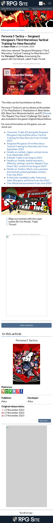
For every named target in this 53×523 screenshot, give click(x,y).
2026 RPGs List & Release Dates (14, 9)
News (21, 30)
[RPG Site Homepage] (15, 3)
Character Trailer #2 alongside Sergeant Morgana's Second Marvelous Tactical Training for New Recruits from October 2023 (27, 136)
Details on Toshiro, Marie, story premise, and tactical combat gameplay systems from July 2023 (27, 172)
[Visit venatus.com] (45, 90)
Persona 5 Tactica (9, 30)
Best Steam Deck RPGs (42, 9)
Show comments (26, 325)
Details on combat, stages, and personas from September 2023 (27, 153)
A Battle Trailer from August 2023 (24, 157)
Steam (47, 113)
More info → (45, 421)
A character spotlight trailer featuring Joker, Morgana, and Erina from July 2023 (28, 179)
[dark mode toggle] (42, 3)
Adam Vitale (9, 46)
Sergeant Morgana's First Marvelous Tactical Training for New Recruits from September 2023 (27, 146)
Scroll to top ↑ (27, 512)
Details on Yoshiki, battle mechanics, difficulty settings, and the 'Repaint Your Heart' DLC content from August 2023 (27, 163)
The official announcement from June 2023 (29, 183)
